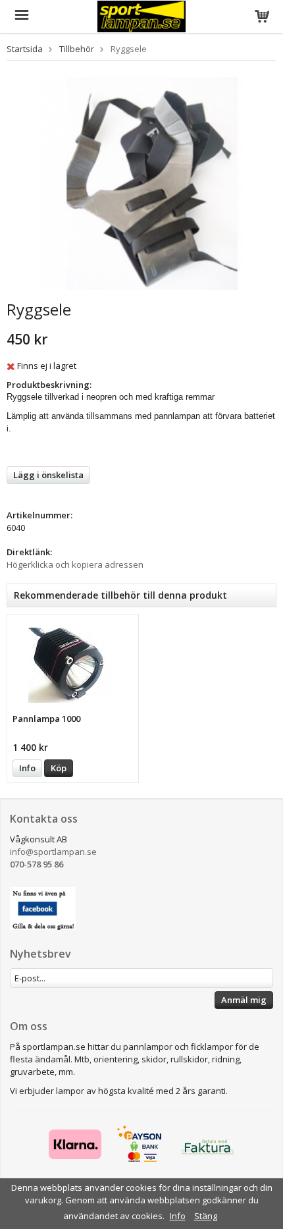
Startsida (25, 49)
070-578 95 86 (36, 864)
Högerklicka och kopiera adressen (75, 564)
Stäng (205, 1216)
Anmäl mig (244, 1000)
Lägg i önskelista (48, 475)
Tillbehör (76, 49)
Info (27, 768)
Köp (58, 768)
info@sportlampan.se (53, 852)
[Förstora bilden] (141, 182)
